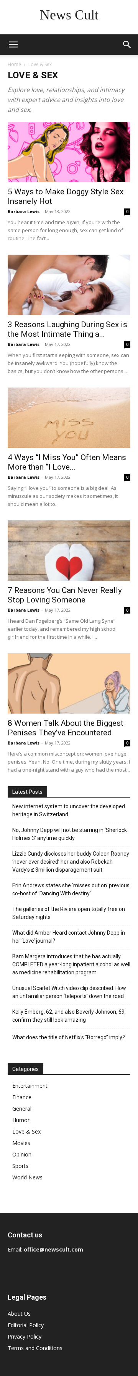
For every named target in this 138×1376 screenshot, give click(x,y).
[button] (13, 44)
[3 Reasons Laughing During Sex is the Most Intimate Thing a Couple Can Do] (69, 285)
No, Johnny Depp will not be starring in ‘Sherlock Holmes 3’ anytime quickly (69, 834)
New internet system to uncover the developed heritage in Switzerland (68, 810)
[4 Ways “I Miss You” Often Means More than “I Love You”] (69, 418)
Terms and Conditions (35, 1348)
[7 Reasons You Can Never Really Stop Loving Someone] (69, 550)
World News (27, 1177)
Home (14, 64)
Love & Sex (26, 1131)
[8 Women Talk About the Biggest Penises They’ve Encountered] (69, 683)
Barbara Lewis (23, 211)
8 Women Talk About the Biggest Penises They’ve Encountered (65, 728)
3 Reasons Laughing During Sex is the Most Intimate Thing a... (67, 329)
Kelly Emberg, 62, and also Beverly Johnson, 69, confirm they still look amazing (69, 1016)
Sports (20, 1165)
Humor (21, 1120)
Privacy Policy (24, 1336)
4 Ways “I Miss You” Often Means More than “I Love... (67, 462)
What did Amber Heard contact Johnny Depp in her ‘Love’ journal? (68, 937)
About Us (19, 1313)
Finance (21, 1097)
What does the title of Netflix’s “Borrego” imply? (68, 1037)
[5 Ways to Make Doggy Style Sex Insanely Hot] (69, 152)
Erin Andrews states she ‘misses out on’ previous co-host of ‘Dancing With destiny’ (71, 889)
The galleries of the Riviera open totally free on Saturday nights (68, 913)
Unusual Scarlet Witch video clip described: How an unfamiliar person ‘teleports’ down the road (69, 992)
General (21, 1108)
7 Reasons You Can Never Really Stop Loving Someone (65, 595)
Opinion (21, 1154)
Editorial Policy (26, 1325)
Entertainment (30, 1085)
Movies (21, 1143)
